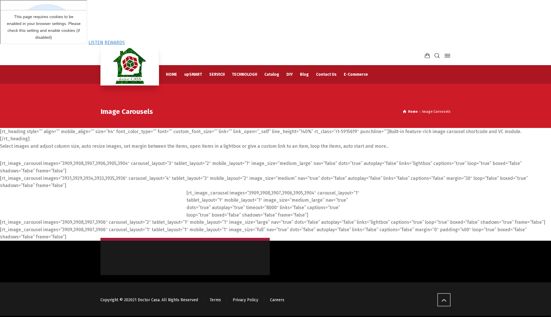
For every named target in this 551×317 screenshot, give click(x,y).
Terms (215, 299)
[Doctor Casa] (130, 65)
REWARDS (114, 42)
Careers (277, 299)
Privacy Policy (245, 299)
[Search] (437, 55)
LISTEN (95, 42)
